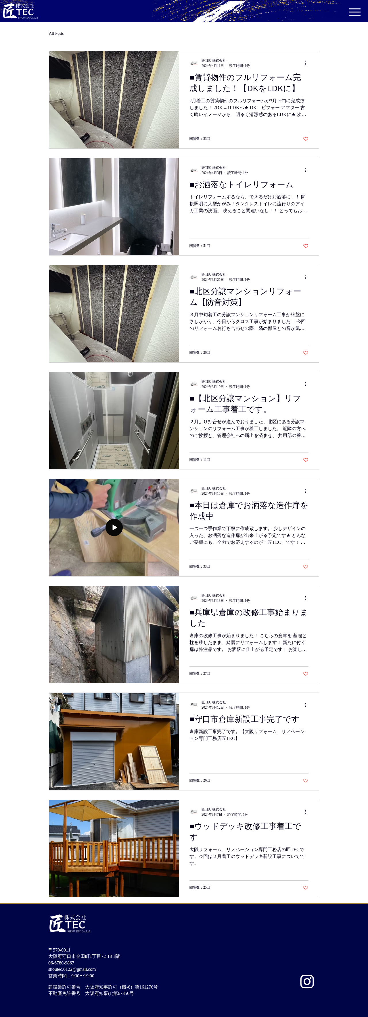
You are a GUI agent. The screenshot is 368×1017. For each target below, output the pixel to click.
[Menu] (354, 12)
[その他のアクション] (307, 63)
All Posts (56, 33)
